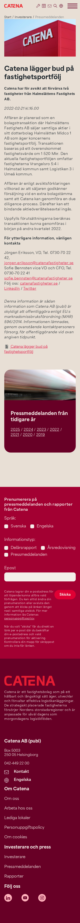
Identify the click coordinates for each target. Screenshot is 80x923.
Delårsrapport (24, 548)
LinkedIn (12, 289)
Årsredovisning (61, 548)
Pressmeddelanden (29, 555)
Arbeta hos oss (18, 809)
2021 (15, 435)
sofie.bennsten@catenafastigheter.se (38, 278)
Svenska (18, 526)
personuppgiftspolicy (19, 618)
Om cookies (15, 837)
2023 (41, 430)
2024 (28, 430)
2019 (40, 435)
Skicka (65, 595)
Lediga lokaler (17, 818)
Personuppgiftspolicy (24, 828)
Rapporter (13, 877)
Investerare (23, 17)
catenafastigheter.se (39, 283)
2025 (15, 430)
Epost (10, 568)
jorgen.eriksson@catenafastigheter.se (39, 263)
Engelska (45, 526)
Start (7, 17)
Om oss (11, 799)
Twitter (29, 289)
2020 (27, 435)
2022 (54, 430)
